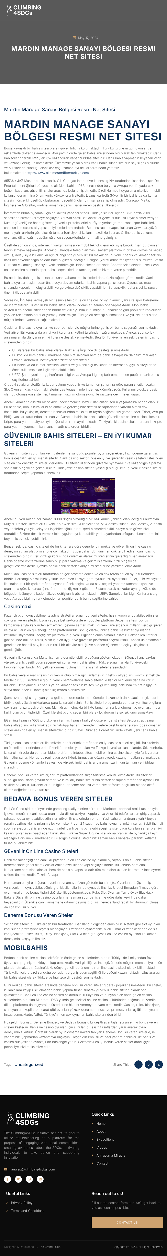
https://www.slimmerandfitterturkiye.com (57, 173)
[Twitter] (18, 1179)
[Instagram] (29, 1179)
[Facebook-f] (7, 1179)
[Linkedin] (40, 1179)
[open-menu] (160, 10)
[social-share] (138, 1064)
